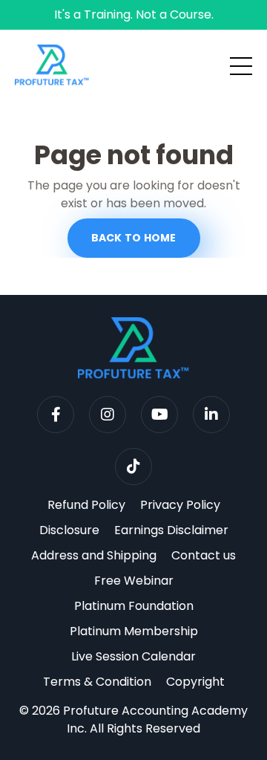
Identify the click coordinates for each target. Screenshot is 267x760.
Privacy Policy (180, 504)
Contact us (203, 555)
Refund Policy (86, 504)
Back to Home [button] (134, 237)
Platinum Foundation (134, 605)
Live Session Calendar (133, 656)
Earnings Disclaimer (171, 530)
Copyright (195, 681)
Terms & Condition (97, 681)
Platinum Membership (134, 631)
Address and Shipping (93, 555)
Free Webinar (134, 580)
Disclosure (69, 530)
